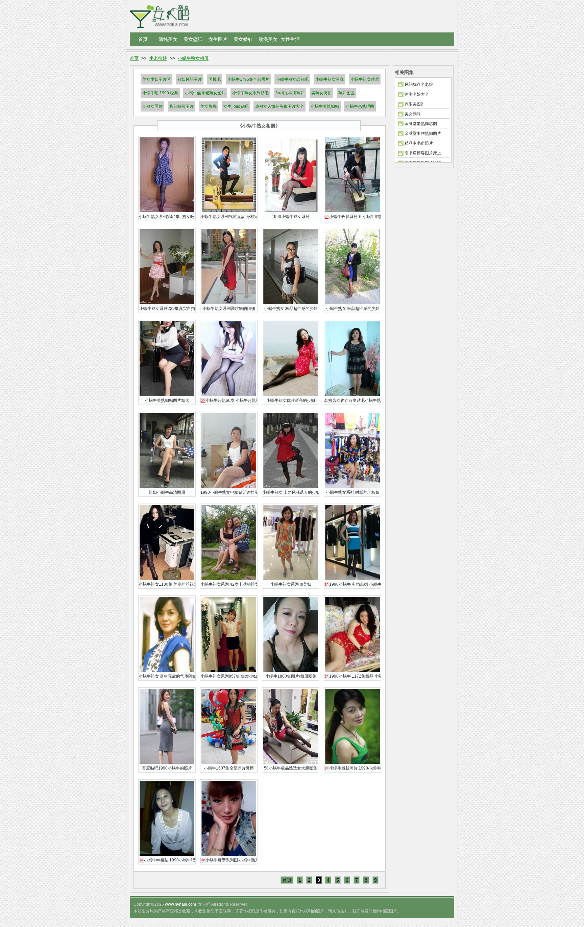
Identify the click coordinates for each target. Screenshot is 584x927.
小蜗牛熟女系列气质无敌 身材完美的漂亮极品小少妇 (228, 216)
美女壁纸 (193, 39)
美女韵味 (413, 114)
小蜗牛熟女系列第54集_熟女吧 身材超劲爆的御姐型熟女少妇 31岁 (167, 216)
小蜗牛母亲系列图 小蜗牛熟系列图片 (229, 860)
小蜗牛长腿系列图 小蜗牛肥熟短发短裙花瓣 (353, 216)
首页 (143, 39)
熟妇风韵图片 (189, 79)
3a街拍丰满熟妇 (290, 93)
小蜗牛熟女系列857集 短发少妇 (228, 676)
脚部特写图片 (181, 106)
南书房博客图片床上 (423, 153)
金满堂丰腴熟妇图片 (423, 133)
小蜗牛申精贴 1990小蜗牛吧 (167, 860)
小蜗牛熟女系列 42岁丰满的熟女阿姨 (228, 584)
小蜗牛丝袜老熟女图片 (205, 93)
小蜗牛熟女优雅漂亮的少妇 (290, 400)
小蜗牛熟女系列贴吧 (250, 93)
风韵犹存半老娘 (419, 84)
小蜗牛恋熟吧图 (360, 106)
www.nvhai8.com (180, 904)
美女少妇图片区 (156, 79)
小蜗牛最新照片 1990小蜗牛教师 (353, 768)
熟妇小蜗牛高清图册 (167, 492)
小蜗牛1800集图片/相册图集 (290, 676)
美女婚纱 (243, 39)
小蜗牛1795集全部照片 (248, 79)
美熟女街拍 (321, 93)
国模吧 (215, 79)
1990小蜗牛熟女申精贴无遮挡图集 (228, 492)
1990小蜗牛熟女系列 (291, 216)
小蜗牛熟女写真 (329, 79)
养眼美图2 (414, 104)
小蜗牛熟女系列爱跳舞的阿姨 (228, 308)
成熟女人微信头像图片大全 (279, 106)
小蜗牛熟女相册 (193, 58)
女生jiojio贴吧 (235, 106)
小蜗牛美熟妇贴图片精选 (167, 400)
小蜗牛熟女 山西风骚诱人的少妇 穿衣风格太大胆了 (290, 492)
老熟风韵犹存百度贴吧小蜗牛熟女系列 (352, 400)
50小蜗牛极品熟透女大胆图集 (290, 768)
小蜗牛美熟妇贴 (325, 106)
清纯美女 (168, 39)
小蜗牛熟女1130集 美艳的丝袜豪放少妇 (167, 584)
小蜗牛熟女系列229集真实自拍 (167, 308)
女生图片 (218, 39)
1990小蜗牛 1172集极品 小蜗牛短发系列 (353, 676)
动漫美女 (268, 39)
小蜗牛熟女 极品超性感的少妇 (291, 308)
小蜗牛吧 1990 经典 (160, 93)
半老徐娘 (158, 58)
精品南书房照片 (419, 143)
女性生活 (290, 39)
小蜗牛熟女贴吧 (364, 79)
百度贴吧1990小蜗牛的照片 (167, 768)
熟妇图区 (346, 93)
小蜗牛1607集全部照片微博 (229, 768)
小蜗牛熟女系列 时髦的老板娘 (353, 492)
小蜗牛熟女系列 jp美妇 (290, 584)
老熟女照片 (152, 106)
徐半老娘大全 (417, 94)
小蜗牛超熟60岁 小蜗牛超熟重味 (229, 400)
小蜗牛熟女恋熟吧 (292, 79)
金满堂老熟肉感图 (421, 123)
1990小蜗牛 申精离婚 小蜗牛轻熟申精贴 (353, 584)
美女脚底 (208, 106)
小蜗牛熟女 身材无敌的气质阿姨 (167, 676)
